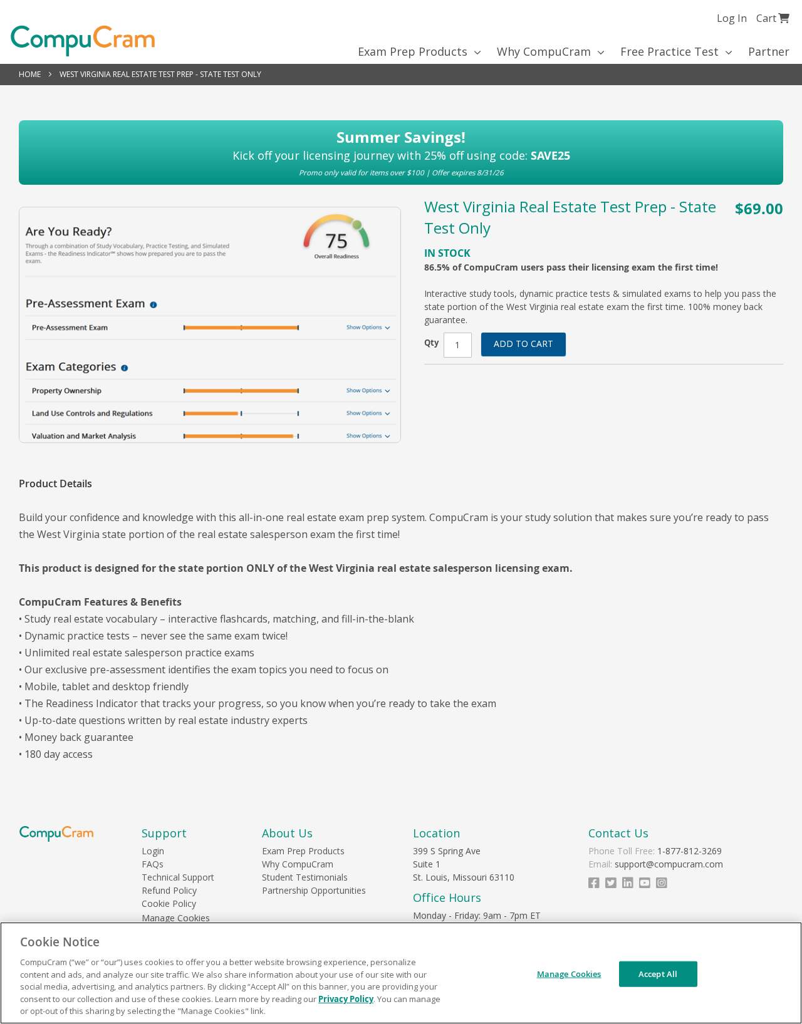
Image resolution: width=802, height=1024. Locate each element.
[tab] (62, 483)
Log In (732, 18)
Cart (772, 18)
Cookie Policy (169, 903)
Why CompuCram (297, 864)
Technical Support (178, 877)
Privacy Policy (345, 999)
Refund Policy (169, 890)
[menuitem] (415, 51)
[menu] (401, 51)
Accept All (657, 973)
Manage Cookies (176, 917)
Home (30, 74)
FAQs (153, 864)
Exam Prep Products (303, 851)
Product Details (55, 483)
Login (153, 851)
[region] (401, 973)
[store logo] (82, 41)
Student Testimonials (305, 877)
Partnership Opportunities (314, 890)
